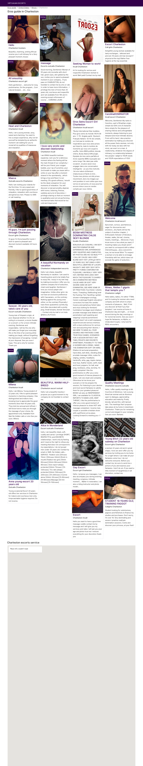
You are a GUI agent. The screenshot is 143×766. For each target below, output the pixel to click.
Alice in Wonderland (52, 425)
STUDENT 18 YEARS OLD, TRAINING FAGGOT (119, 502)
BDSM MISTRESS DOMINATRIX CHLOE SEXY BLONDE (84, 235)
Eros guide (12, 8)
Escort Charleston (115, 44)
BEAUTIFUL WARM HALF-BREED (55, 384)
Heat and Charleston (20, 126)
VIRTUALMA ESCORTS (17, 3)
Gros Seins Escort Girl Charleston (85, 123)
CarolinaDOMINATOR (116, 114)
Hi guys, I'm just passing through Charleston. (22, 231)
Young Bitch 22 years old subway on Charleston (119, 440)
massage (46, 63)
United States (23, 8)
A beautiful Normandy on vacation (55, 264)
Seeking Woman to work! (87, 63)
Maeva (12, 178)
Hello (11, 45)
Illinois (34, 8)
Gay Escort (79, 467)
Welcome (110, 218)
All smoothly (15, 78)
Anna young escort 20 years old (21, 483)
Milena (12, 384)
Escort (76, 514)
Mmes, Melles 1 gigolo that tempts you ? (117, 289)
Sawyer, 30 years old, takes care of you (21, 307)
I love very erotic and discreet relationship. (52, 147)
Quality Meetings (114, 382)
